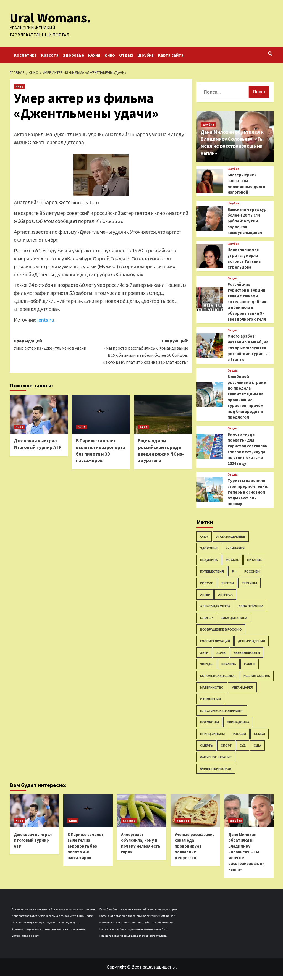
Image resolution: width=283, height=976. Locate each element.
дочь (221, 652)
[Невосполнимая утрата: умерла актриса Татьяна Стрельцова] (210, 256)
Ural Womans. (50, 17)
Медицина (209, 560)
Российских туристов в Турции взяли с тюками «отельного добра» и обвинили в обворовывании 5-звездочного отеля (246, 302)
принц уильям (212, 734)
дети (204, 652)
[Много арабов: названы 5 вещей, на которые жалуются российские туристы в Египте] (210, 345)
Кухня (94, 55)
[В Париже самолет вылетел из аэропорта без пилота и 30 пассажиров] (101, 414)
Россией (252, 571)
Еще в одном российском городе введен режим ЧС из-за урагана (161, 450)
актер (205, 594)
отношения (210, 699)
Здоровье (73, 55)
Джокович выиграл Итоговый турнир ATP (38, 444)
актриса (225, 594)
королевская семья (217, 676)
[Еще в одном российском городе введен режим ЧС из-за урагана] (163, 414)
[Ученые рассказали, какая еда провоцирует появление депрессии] (195, 810)
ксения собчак (256, 676)
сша (257, 745)
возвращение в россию (221, 629)
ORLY (204, 536)
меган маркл (242, 687)
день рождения (251, 641)
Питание (254, 560)
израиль (228, 664)
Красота (50, 55)
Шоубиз (145, 55)
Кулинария (235, 548)
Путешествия (212, 571)
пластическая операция (221, 710)
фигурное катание (216, 757)
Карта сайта (171, 55)
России (206, 583)
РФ (234, 571)
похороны (209, 722)
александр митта (215, 606)
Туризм (227, 583)
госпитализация (215, 641)
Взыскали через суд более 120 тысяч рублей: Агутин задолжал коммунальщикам (247, 221)
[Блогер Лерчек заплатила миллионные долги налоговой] (210, 181)
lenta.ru (45, 320)
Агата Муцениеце (230, 536)
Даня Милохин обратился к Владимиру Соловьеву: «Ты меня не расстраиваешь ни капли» (246, 852)
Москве (232, 560)
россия (239, 734)
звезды (206, 664)
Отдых (126, 55)
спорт (226, 745)
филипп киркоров (215, 768)
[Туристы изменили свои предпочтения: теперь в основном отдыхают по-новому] (210, 489)
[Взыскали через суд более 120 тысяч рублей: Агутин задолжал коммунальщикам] (210, 218)
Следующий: (145, 351)
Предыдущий (51, 344)
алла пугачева (250, 606)
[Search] (270, 54)
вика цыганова (234, 618)
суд (243, 745)
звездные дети (247, 652)
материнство (212, 687)
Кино (109, 55)
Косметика (25, 55)
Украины (249, 583)
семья (259, 734)
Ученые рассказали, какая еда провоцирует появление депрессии (194, 846)
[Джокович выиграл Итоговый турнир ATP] (39, 414)
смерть (206, 745)
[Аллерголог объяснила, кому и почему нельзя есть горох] (141, 810)
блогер (206, 618)
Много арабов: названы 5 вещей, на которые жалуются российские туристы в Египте (247, 348)
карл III (249, 664)
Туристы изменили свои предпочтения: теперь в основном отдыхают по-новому (247, 492)
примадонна (238, 722)
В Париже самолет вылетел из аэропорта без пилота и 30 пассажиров (100, 450)
